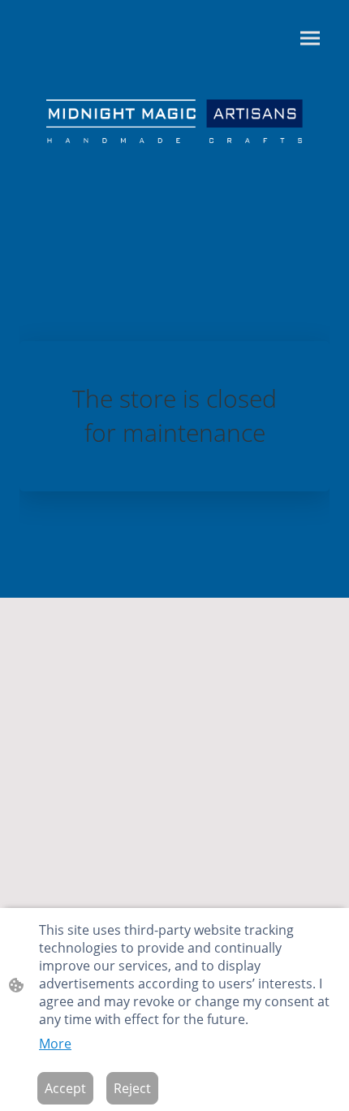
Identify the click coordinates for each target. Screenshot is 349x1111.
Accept (65, 1088)
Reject (132, 1088)
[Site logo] (174, 123)
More (55, 1044)
